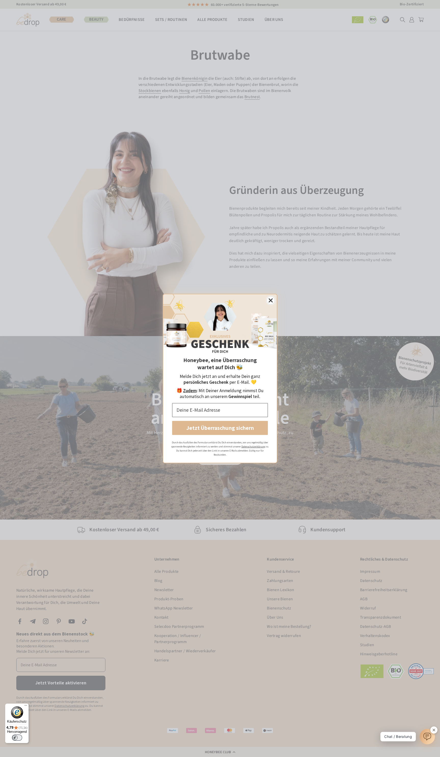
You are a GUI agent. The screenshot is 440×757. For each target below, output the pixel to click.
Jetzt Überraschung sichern (220, 427)
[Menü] (26, 706)
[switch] (17, 738)
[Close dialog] (271, 300)
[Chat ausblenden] (433, 730)
